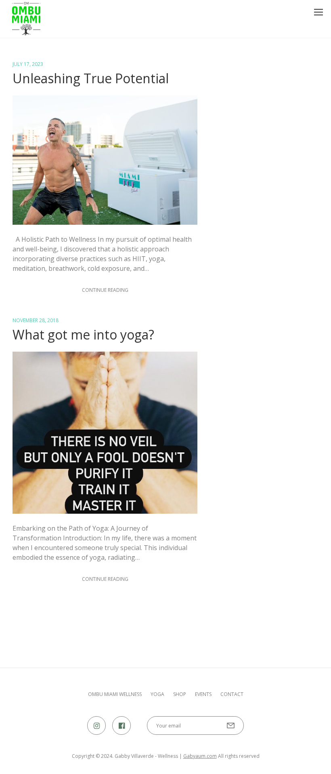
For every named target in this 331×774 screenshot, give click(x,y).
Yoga (157, 694)
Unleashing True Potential (91, 78)
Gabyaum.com (200, 756)
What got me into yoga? (83, 334)
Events (203, 694)
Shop (179, 694)
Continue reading (105, 290)
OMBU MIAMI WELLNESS (115, 694)
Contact (231, 694)
